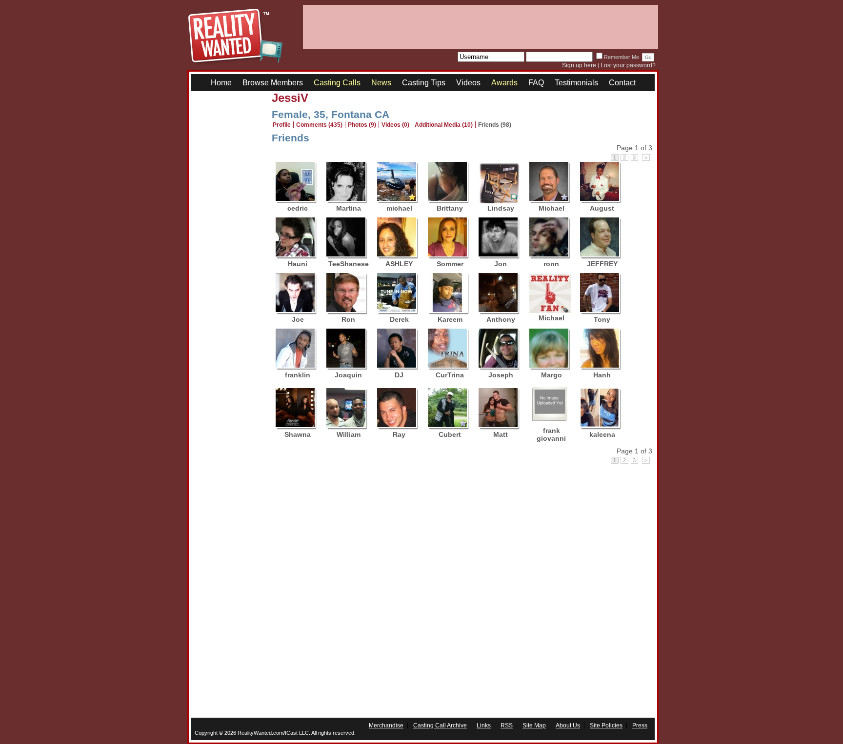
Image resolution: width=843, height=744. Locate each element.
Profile (282, 124)
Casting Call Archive (440, 725)
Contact (622, 82)
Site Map (534, 725)
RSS (507, 725)
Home (221, 82)
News (381, 82)
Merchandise (386, 725)
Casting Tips (423, 82)
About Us (568, 725)
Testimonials (576, 82)
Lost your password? (628, 65)
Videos (468, 82)
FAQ (536, 82)
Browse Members (272, 82)
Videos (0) (395, 124)
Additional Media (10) (444, 124)
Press (639, 725)
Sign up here (579, 65)
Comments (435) (319, 124)
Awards (504, 82)
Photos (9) (362, 124)
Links (484, 725)
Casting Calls (337, 82)
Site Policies (606, 725)
